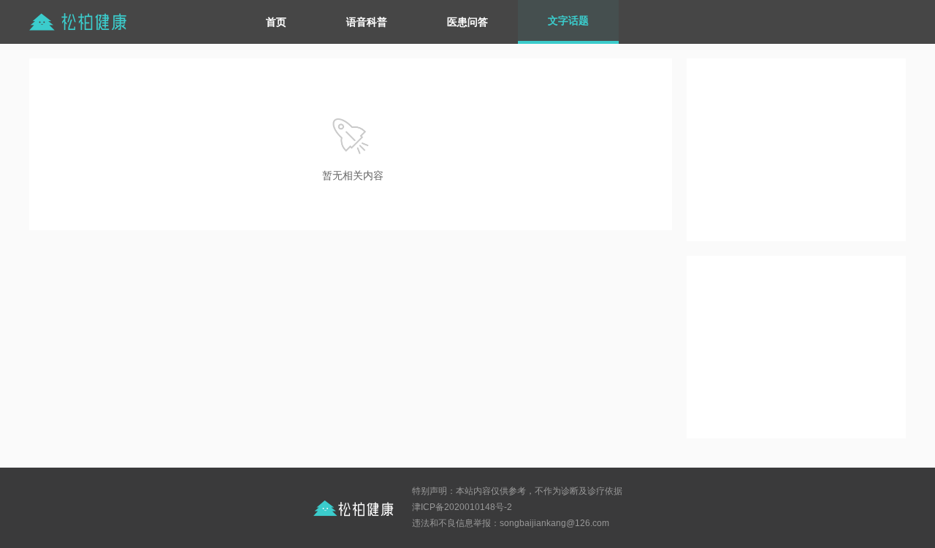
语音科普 (366, 22)
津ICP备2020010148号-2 (462, 507)
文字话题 (568, 20)
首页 (276, 22)
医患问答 (467, 22)
